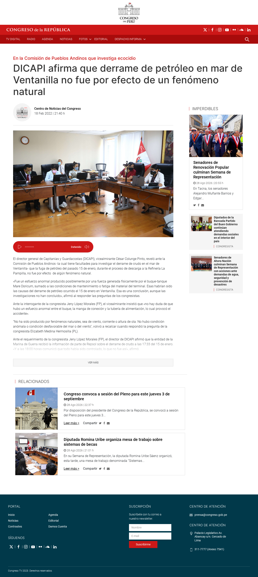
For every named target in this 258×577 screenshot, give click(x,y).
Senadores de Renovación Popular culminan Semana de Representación (212, 169)
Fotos (83, 39)
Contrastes (15, 526)
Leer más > (71, 423)
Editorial (101, 39)
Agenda (47, 39)
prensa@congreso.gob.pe (211, 514)
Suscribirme (143, 544)
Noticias (66, 39)
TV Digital (13, 39)
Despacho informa (128, 39)
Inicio (11, 514)
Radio (31, 39)
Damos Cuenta (57, 526)
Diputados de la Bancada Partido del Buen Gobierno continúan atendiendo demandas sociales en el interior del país (226, 229)
